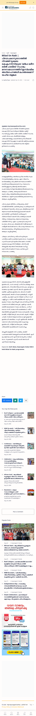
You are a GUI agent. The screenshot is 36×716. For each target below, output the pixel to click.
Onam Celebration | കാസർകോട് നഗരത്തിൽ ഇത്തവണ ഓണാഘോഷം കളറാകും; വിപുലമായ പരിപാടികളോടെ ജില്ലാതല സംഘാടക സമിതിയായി (17, 597)
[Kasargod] (15, 570)
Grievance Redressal (17, 707)
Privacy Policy (6, 707)
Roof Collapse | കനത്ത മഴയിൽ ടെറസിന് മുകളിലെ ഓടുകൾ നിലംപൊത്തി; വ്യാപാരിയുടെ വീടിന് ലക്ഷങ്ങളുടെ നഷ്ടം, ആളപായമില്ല (14, 415)
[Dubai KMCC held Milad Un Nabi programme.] (18, 161)
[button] (30, 7)
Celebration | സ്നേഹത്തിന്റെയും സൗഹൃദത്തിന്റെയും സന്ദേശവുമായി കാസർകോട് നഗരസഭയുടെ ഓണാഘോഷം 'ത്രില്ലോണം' (14, 461)
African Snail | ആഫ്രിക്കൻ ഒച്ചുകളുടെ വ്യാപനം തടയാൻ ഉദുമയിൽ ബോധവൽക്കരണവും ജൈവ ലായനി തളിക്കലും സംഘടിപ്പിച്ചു (14, 476)
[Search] (33, 7)
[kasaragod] (15, 543)
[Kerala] (20, 543)
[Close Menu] (33, 2)
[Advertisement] (18, 30)
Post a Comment (18, 512)
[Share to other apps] (26, 400)
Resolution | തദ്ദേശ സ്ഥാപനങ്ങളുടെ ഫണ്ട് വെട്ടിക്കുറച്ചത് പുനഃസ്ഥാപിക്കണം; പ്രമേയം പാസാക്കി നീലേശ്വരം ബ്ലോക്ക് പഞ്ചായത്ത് (14, 492)
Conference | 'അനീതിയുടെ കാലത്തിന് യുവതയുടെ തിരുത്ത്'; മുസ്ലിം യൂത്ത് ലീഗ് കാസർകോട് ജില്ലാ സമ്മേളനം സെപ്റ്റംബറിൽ (14, 446)
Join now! (23, 2)
